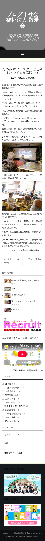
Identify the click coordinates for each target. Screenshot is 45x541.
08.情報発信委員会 (13, 413)
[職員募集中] (22, 324)
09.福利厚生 (34, 250)
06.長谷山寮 (10, 402)
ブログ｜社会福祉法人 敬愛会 (22, 19)
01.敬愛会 (9, 384)
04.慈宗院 (22, 250)
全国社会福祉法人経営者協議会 (25, 370)
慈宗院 (31, 77)
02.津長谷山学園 (12, 387)
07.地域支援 (10, 410)
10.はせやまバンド (13, 421)
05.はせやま (10, 399)
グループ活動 (34, 259)
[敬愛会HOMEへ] (22, 484)
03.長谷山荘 (10, 391)
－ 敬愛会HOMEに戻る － (13, 452)
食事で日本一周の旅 (16, 406)
